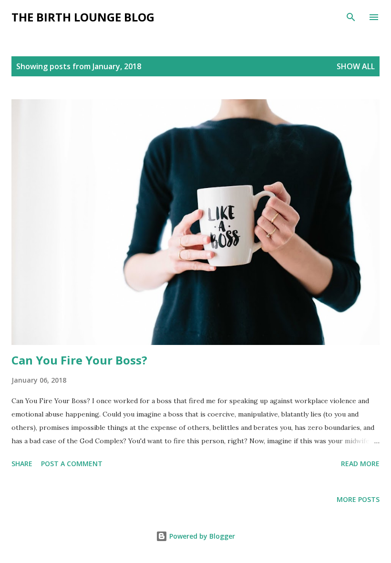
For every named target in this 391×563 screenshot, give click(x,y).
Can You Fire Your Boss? (79, 360)
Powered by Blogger (201, 536)
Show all (356, 66)
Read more (360, 463)
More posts (358, 499)
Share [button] (21, 463)
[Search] (351, 17)
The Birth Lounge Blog (82, 17)
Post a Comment (72, 463)
